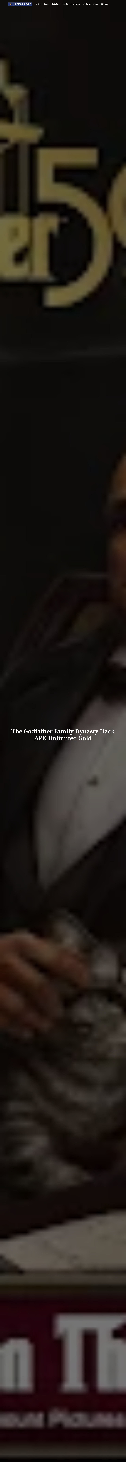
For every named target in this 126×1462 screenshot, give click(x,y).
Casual (46, 4)
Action (38, 4)
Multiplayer (56, 4)
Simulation (87, 4)
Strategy (104, 4)
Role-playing (75, 4)
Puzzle (65, 4)
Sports (96, 4)
